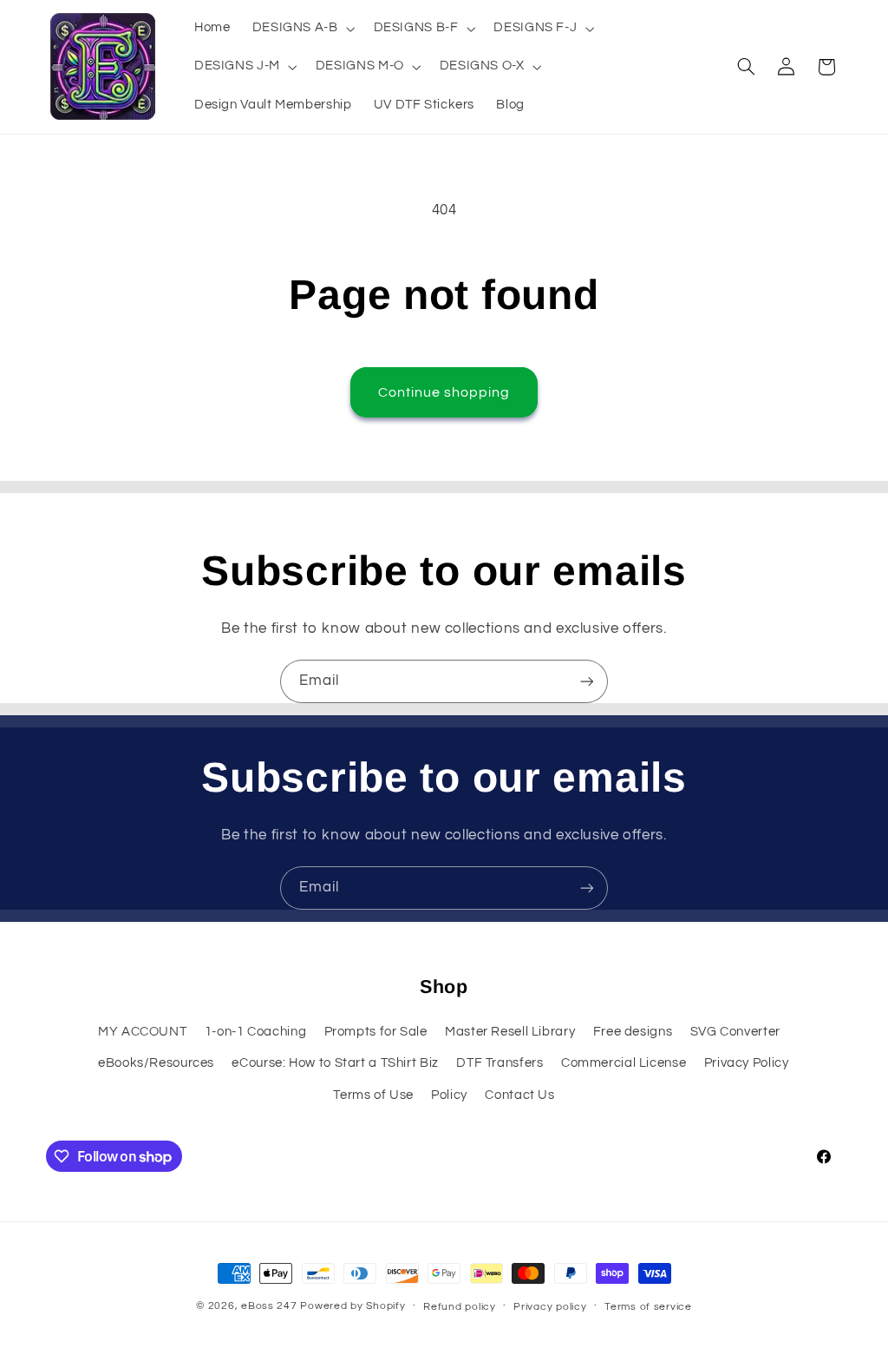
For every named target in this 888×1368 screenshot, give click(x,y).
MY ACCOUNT (142, 1031)
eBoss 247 (269, 1306)
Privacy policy (549, 1307)
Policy (449, 1095)
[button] (301, 29)
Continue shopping (444, 392)
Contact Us (519, 1095)
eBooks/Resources (156, 1062)
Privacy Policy (746, 1062)
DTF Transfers (499, 1062)
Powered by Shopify (352, 1306)
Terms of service (648, 1307)
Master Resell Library (510, 1031)
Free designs (633, 1031)
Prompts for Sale (376, 1031)
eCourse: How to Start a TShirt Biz (335, 1062)
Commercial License (623, 1062)
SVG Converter (735, 1031)
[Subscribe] (587, 681)
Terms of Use (373, 1095)
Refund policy (459, 1307)
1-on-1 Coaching (255, 1031)
